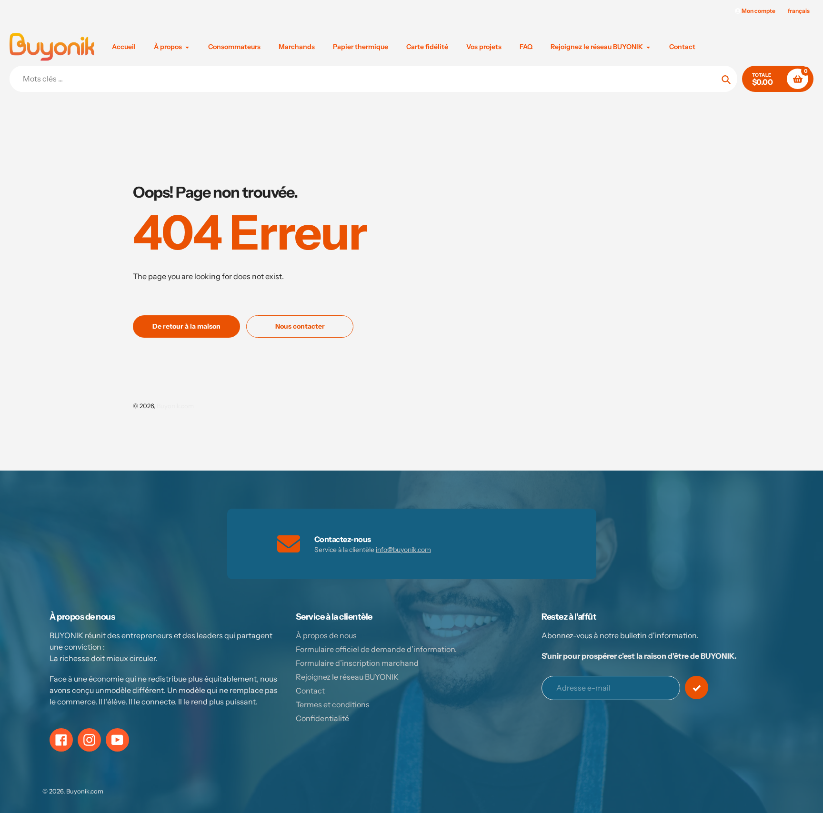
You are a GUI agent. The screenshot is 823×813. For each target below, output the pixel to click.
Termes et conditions (333, 704)
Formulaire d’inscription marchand (357, 663)
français (799, 10)
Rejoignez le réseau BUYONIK (347, 677)
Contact (310, 690)
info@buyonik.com (403, 549)
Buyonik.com (175, 406)
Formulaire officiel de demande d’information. (376, 649)
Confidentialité (322, 718)
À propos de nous (326, 635)
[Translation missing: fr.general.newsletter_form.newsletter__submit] (696, 687)
